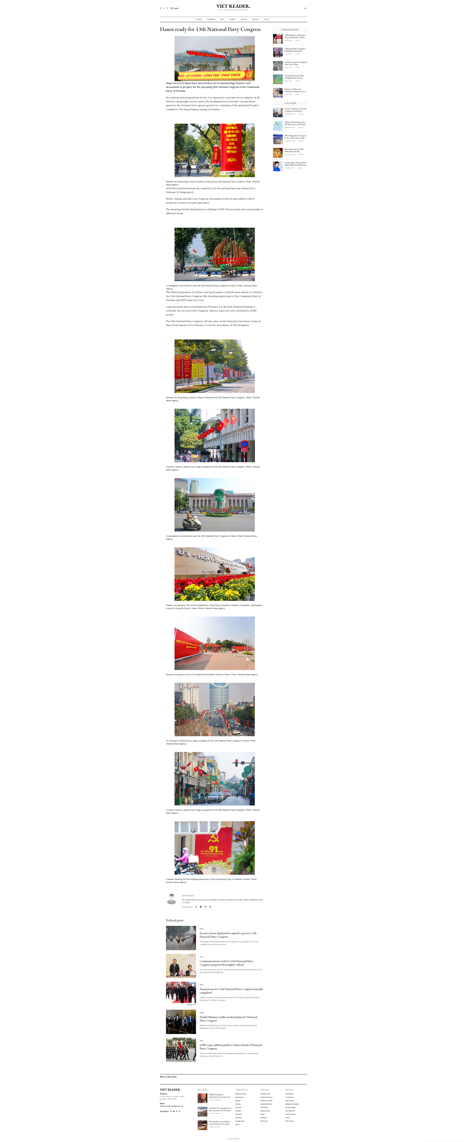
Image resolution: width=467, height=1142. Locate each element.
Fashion (238, 1104)
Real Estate (289, 1094)
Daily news (264, 1121)
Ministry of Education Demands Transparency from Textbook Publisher (296, 91)
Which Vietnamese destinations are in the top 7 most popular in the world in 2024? (220, 1098)
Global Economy (240, 1094)
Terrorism (238, 1107)
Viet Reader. (233, 6)
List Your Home (291, 1114)
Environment (239, 1097)
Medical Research (266, 1097)
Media (262, 1114)
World (199, 19)
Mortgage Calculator (292, 1104)
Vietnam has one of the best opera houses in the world (219, 1122)
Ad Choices (264, 1107)
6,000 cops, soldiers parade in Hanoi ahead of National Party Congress (231, 1046)
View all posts (187, 907)
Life (222, 19)
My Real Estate (291, 1107)
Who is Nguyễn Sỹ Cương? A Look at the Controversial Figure (295, 138)
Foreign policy (240, 1121)
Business (211, 19)
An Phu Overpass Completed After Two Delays (296, 63)
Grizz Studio (290, 1121)
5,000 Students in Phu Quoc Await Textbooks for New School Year (295, 37)
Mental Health (265, 1111)
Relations (263, 1118)
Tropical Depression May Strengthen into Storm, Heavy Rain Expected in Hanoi (294, 79)
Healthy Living (265, 1094)
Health (255, 19)
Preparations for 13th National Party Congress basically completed (231, 990)
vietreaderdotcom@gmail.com (171, 1106)
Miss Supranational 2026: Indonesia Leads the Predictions (294, 151)
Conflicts (238, 1111)
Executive (238, 1118)
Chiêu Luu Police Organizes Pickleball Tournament (295, 49)
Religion (238, 1101)
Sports (244, 19)
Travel (232, 19)
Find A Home (290, 1101)
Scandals (238, 1114)
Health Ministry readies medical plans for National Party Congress (228, 1018)
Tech (266, 19)
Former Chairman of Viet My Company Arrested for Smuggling (296, 111)
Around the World (266, 1104)
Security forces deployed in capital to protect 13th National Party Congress (228, 935)
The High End (290, 1111)
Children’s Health (266, 1101)
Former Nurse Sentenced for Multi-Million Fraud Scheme (296, 163)
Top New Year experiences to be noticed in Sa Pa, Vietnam (220, 1109)
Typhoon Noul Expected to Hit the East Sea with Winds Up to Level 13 (295, 124)
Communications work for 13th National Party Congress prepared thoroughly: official (226, 962)
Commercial (290, 1097)
